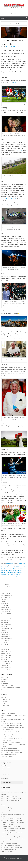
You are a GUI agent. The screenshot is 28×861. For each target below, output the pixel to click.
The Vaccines (16, 574)
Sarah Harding (16, 572)
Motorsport (4, 681)
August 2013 (4, 663)
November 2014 (5, 636)
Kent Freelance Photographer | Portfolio (11, 725)
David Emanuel (4, 565)
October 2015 (4, 626)
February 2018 (5, 609)
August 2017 (4, 620)
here (2, 428)
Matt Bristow (14, 568)
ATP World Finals (21, 563)
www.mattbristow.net (6, 576)
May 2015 (3, 632)
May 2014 (3, 645)
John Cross (20, 565)
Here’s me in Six (5, 790)
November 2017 (5, 613)
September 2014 (5, 638)
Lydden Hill (20, 150)
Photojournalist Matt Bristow (8, 754)
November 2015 (5, 624)
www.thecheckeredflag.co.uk (8, 198)
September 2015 (5, 628)
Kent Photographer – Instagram (9, 748)
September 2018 (5, 595)
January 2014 (4, 653)
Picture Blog (4, 683)
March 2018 (4, 607)
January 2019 (4, 587)
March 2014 (4, 649)
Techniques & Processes (7, 685)
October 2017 (4, 616)
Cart (4, 703)
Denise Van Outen (13, 565)
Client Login (6, 705)
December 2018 (5, 589)
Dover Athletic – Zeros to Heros (9, 796)
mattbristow (19, 46)
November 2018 (5, 591)
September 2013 (5, 661)
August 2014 (4, 640)
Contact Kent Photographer (8, 713)
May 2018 (3, 603)
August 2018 (4, 597)
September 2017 (5, 618)
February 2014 (5, 651)
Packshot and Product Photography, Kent (13, 742)
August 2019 (4, 584)
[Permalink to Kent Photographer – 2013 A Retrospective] (14, 32)
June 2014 (4, 642)
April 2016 (4, 622)
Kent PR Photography (19, 566)
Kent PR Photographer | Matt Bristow (10, 750)
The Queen (10, 574)
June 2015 (4, 630)
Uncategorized (9, 563)
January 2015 (4, 634)
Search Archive (6, 699)
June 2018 (4, 601)
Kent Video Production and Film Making (11, 752)
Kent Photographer (9, 566)
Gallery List (4, 697)
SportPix (15, 82)
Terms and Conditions (7, 756)
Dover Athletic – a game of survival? (10, 800)
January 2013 (4, 669)
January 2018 (4, 611)
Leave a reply (15, 576)
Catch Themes (19, 858)
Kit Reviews (4, 679)
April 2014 (4, 647)
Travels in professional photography (10, 687)
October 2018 (4, 593)
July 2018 (3, 599)
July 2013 (3, 665)
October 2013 (4, 659)
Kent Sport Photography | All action (11, 731)
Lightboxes (5, 701)
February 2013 (5, 667)
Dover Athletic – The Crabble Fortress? (11, 798)
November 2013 (5, 657)
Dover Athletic (5, 677)
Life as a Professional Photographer (12, 723)
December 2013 (5, 655)
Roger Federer (9, 570)
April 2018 (4, 605)
